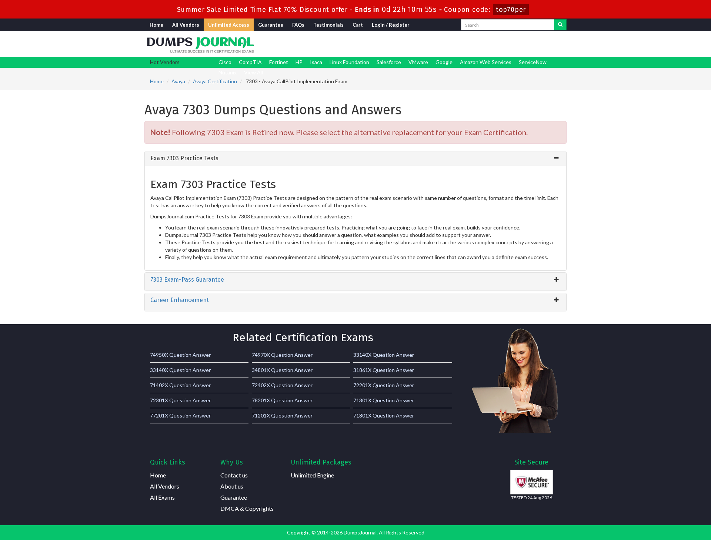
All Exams (162, 497)
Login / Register (391, 25)
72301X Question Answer (180, 400)
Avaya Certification (215, 81)
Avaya (178, 81)
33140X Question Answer (383, 355)
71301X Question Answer (383, 400)
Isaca (316, 62)
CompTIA (250, 62)
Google (444, 62)
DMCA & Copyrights (247, 508)
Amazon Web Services (485, 62)
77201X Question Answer (180, 415)
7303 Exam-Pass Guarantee (187, 279)
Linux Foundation (349, 62)
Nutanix (227, 72)
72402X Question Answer (282, 385)
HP (299, 62)
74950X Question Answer (180, 355)
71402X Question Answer (180, 385)
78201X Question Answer (282, 400)
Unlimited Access (228, 25)
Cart (358, 25)
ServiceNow (533, 62)
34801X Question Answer (282, 370)
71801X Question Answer (383, 415)
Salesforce (389, 62)
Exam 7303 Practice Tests (184, 158)
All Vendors (185, 25)
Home (156, 25)
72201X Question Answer (383, 385)
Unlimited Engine (312, 475)
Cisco (224, 62)
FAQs (298, 25)
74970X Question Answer (282, 355)
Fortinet (278, 62)
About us (231, 486)
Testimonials (328, 25)
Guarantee (270, 25)
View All (253, 72)
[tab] (355, 158)
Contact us (234, 475)
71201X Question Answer (282, 415)
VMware (418, 62)
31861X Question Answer (383, 370)
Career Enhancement (179, 299)
